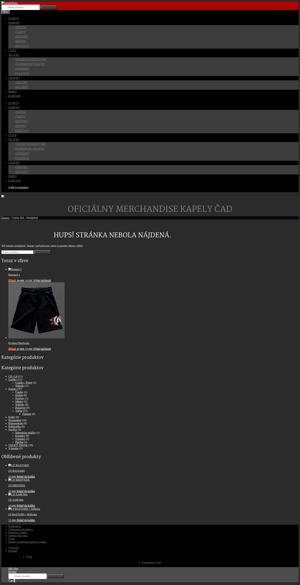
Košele (19, 395)
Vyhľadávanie (48, 7)
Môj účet (13, 568)
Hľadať (12, 571)
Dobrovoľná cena (18, 535)
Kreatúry (20, 435)
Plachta (22, 73)
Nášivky (21, 37)
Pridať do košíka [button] (26, 476)
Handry (14, 23)
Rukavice (20, 407)
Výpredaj (13, 448)
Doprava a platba (17, 532)
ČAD (29, 556)
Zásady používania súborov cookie (27, 541)
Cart (11, 580)
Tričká (20, 27)
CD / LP (13, 376)
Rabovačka (14, 426)
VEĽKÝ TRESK (18, 445)
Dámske (26, 413)
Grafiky (21, 82)
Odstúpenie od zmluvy (20, 529)
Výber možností (42, 280)
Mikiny (20, 41)
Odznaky (22, 69)
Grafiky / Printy (23, 382)
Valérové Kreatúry (31, 59)
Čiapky (20, 32)
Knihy (12, 92)
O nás (11, 538)
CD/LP (12, 51)
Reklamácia (15, 526)
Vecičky (14, 55)
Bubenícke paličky (30, 64)
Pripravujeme (15, 423)
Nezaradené (14, 420)
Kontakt (14, 96)
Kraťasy (22, 46)
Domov (13, 18)
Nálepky (21, 87)
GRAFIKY (14, 78)
